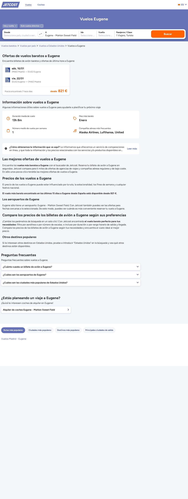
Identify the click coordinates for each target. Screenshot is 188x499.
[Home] (10, 4)
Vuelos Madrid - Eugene (13, 338)
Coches (41, 5)
